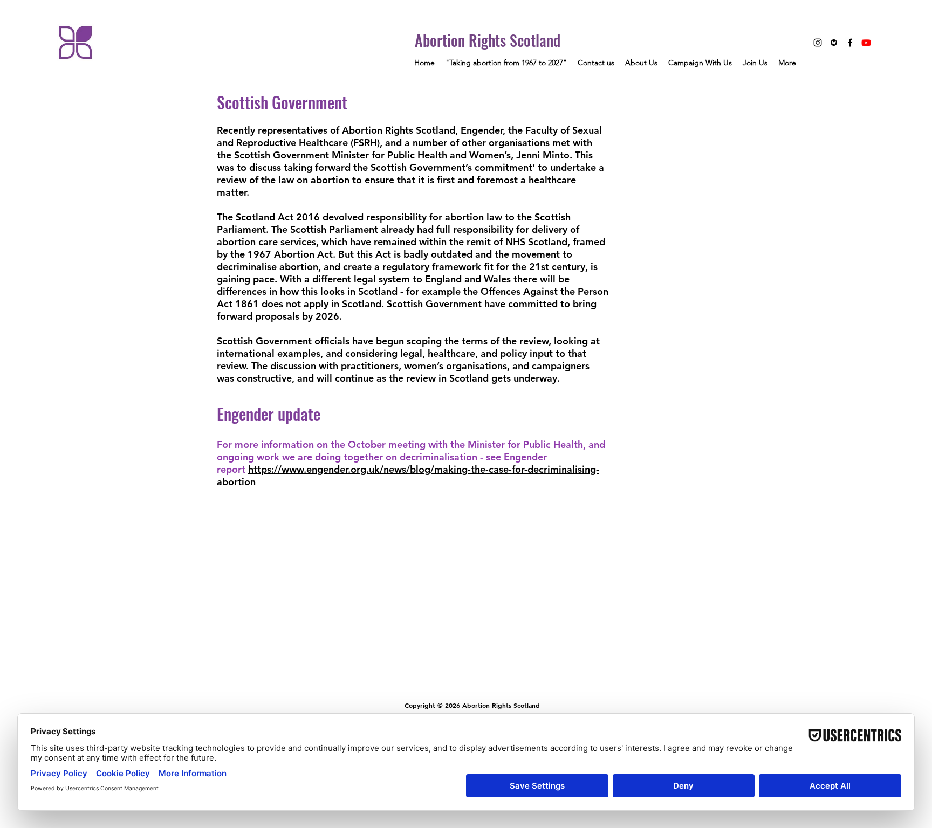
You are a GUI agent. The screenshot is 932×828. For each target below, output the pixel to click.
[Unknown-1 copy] (833, 42)
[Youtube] (866, 42)
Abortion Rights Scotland (487, 40)
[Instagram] (817, 42)
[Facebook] (850, 42)
